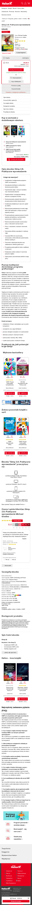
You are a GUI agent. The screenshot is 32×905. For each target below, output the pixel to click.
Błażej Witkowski (9, 147)
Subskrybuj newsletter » (18, 838)
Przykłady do (9, 112)
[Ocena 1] (15, 41)
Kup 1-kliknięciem (16, 81)
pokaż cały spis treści (10, 652)
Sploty (19, 880)
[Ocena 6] (24, 41)
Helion (24, 37)
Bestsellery (24, 11)
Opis (6, 97)
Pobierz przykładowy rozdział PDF (11, 602)
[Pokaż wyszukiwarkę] (22, 3)
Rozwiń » (24, 538)
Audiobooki (5, 11)
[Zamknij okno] (28, 898)
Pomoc (22, 504)
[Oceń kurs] (7, 520)
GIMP (23, 609)
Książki (10, 8)
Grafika (19, 609)
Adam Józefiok (22, 693)
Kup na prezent (17, 77)
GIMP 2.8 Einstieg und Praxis (18, 577)
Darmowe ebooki (6, 14)
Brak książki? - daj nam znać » (20, 830)
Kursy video (20, 8)
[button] (28, 366)
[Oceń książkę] (21, 41)
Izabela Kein (10, 693)
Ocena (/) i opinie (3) (10, 100)
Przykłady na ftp (6, 604)
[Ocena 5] (22, 41)
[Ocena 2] (17, 41)
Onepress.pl (9, 871)
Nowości (17, 11)
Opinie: (17, 44)
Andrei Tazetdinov (23, 388)
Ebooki (15, 8)
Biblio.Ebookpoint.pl (11, 883)
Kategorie (4, 8)
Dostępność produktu (9, 106)
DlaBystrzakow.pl (22, 873)
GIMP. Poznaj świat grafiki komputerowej (22, 443)
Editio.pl (8, 873)
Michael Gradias (22, 35)
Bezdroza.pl (9, 875)
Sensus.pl (20, 871)
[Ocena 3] (19, 41)
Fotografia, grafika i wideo (8, 609)
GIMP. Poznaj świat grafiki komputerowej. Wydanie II (10, 384)
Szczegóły (8, 103)
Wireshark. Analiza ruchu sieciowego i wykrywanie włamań (23, 690)
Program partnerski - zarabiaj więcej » (21, 824)
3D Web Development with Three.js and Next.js (22, 384)
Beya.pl (19, 878)
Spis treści (8, 109)
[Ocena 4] (21, 41)
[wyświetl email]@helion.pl (11, 894)
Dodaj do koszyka (16, 70)
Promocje (11, 11)
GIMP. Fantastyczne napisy (13, 145)
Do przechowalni (16, 89)
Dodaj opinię (17, 520)
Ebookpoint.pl (21, 875)
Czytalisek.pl (9, 880)
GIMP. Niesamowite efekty (9, 443)
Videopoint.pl (9, 878)
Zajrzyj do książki (6, 53)
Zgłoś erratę (5, 605)
